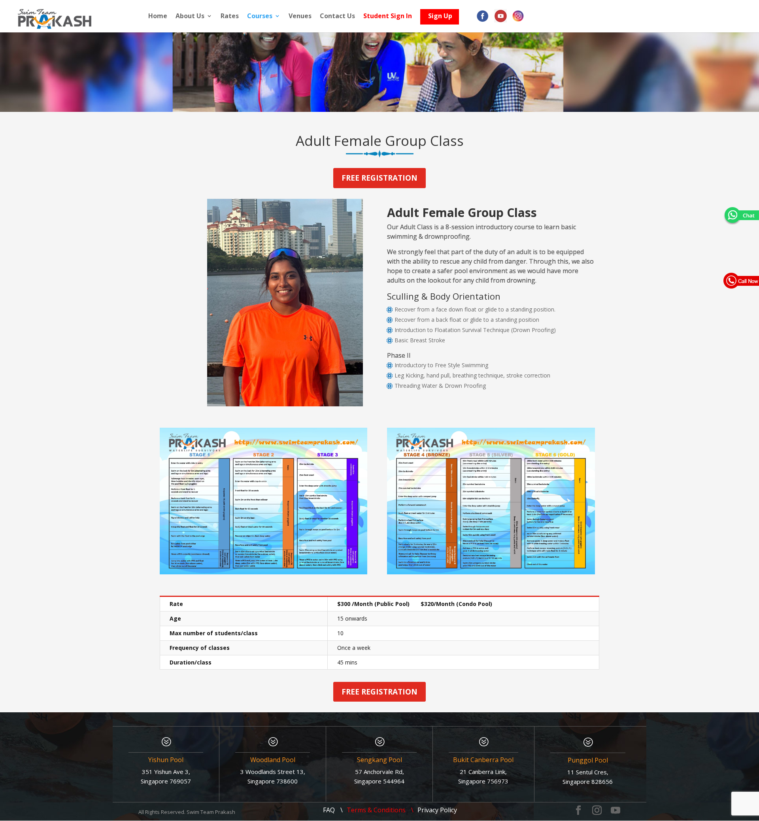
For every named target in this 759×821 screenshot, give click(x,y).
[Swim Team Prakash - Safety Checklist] (263, 572)
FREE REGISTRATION (379, 178)
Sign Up (440, 18)
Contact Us (337, 16)
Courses (259, 16)
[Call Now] (741, 280)
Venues (300, 16)
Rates (230, 16)
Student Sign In (387, 16)
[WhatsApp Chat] (741, 215)
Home (157, 16)
